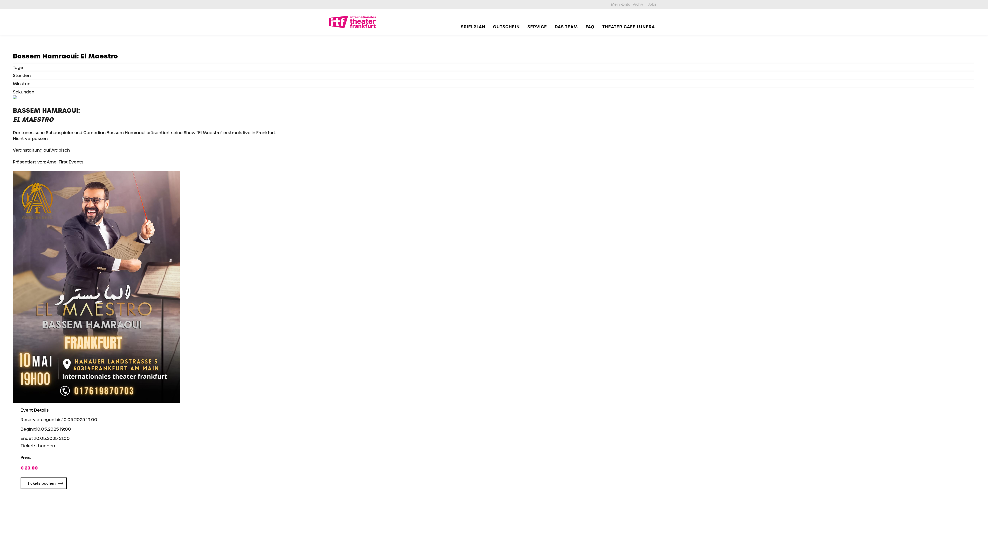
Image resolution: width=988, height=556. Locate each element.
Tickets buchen (42, 483)
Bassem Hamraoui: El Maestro (65, 56)
